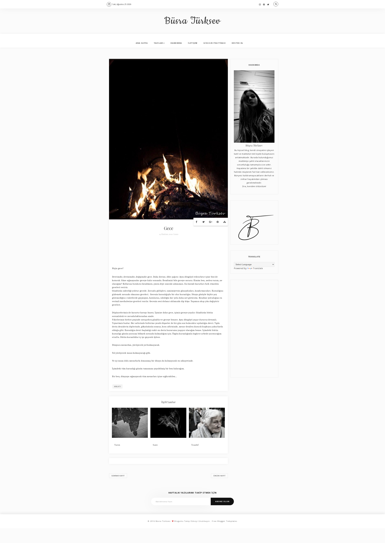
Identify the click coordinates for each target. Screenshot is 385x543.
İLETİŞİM (192, 43)
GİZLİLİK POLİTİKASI (214, 43)
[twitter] (268, 4)
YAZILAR (158, 43)
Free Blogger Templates (224, 521)
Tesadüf (195, 444)
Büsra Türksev (192, 21)
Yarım (117, 444)
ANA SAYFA (142, 43)
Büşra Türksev (254, 145)
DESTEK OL (237, 43)
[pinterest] (264, 4)
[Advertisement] (254, 328)
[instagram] (260, 4)
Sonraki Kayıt (118, 476)
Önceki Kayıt (219, 476)
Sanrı (155, 444)
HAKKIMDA (176, 43)
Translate (258, 268)
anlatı (117, 386)
